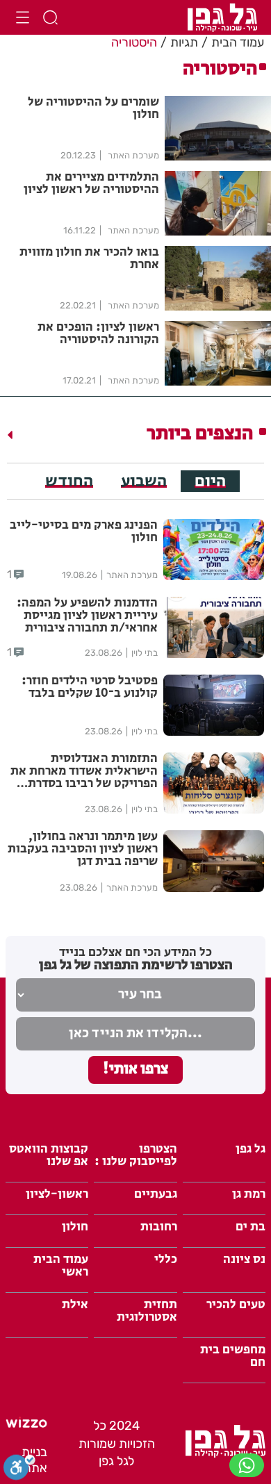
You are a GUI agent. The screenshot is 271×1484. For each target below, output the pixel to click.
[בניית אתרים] (26, 1424)
